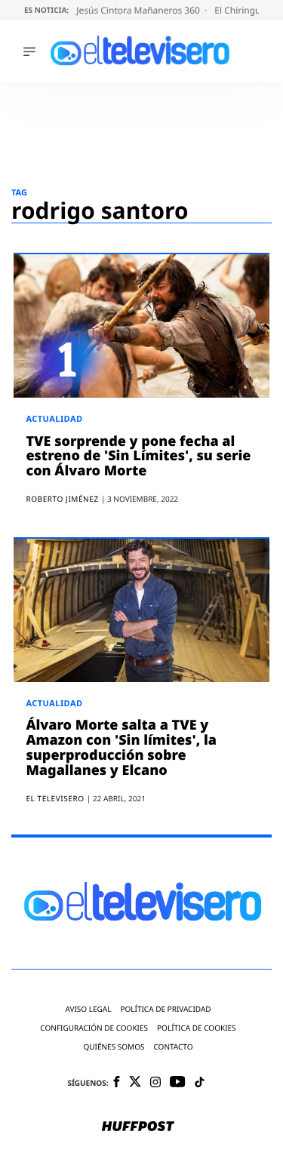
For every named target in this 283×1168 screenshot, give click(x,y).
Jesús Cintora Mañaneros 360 (139, 10)
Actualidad (54, 419)
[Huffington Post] (138, 1127)
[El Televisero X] (135, 1083)
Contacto (172, 1047)
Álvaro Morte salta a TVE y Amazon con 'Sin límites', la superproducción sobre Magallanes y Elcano (121, 747)
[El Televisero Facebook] (116, 1083)
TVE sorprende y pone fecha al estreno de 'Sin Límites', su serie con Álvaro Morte (138, 456)
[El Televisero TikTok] (200, 1083)
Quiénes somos (113, 1047)
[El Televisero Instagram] (155, 1083)
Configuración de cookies (94, 1028)
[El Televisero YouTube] (178, 1082)
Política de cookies (196, 1028)
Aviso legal (88, 1009)
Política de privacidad (165, 1009)
